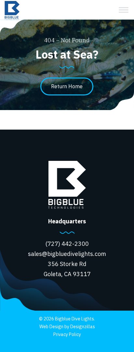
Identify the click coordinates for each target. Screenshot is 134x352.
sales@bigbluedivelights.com (67, 254)
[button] (66, 86)
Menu (123, 10)
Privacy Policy (67, 334)
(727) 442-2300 (67, 243)
